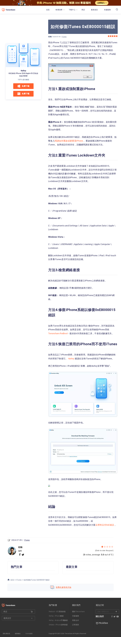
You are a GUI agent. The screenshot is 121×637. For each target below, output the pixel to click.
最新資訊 (94, 10)
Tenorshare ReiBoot (58, 333)
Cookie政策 (28, 633)
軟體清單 (59, 10)
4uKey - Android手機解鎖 (58, 620)
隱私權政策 (6, 633)
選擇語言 (7, 618)
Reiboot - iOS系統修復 (57, 611)
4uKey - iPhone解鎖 (56, 616)
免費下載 (25, 86)
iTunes (64, 37)
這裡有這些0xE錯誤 (104, 525)
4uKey (23, 71)
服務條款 (18, 633)
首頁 (48, 10)
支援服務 (107, 10)
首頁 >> (13, 580)
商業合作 (75, 620)
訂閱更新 (75, 625)
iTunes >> (20, 580)
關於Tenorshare (78, 611)
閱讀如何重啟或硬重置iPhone (69, 141)
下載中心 (72, 10)
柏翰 (50, 37)
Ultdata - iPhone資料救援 (58, 625)
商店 (83, 10)
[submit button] (32, 612)
